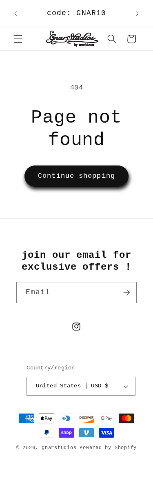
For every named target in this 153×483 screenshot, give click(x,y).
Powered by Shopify (108, 448)
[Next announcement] (137, 13)
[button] (18, 39)
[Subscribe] (126, 292)
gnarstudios (59, 448)
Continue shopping (76, 176)
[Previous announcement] (16, 13)
